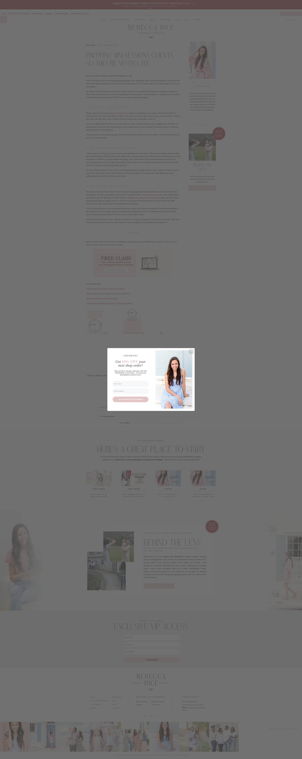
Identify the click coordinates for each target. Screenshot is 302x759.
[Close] (191, 351)
